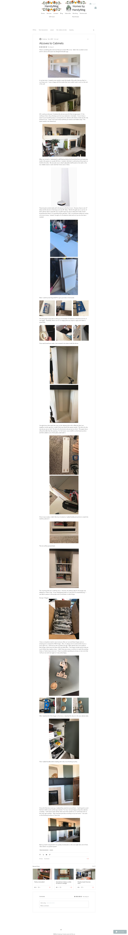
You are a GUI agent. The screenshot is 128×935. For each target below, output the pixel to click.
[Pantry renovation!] (42, 874)
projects (52, 29)
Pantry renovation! (39, 882)
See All (93, 866)
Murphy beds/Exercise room (84, 882)
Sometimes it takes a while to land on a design (63, 882)
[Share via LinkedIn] (46, 854)
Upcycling (71, 29)
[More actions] (88, 39)
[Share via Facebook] (40, 854)
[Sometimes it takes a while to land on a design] (64, 874)
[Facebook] (61, 929)
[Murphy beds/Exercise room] (85, 874)
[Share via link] (49, 854)
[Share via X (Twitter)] (43, 854)
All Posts (34, 29)
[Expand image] (47, 308)
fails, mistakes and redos (61, 29)
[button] (95, 7)
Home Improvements (43, 29)
